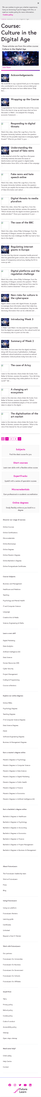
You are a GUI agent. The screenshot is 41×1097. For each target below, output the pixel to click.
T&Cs (5, 999)
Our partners (7, 953)
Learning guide (8, 919)
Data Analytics (8, 646)
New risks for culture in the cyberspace (24, 296)
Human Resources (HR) (11, 663)
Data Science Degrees (10, 725)
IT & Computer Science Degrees (14, 720)
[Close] (38, 3)
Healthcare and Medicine (11, 589)
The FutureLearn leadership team (14, 874)
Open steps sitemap (10, 1038)
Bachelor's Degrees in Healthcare (14, 816)
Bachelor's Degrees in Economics (14, 833)
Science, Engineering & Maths (13, 623)
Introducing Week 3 (22, 319)
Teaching (6, 595)
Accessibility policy (9, 1027)
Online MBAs (7, 703)
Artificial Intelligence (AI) (11, 652)
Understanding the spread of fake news (22, 149)
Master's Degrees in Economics (14, 793)
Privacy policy (8, 1005)
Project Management (10, 674)
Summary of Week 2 (22, 341)
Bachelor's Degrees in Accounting (15, 828)
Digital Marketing (9, 641)
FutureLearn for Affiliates (12, 982)
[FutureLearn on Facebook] (10, 1085)
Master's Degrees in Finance (13, 788)
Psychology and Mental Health (14, 601)
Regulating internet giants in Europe (22, 248)
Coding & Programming (11, 680)
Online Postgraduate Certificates (14, 566)
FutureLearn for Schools (11, 976)
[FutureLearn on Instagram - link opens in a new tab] (14, 1085)
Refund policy (8, 1010)
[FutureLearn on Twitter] (20, 1085)
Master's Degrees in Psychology (14, 760)
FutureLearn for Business (12, 965)
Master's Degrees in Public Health (15, 782)
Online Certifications (10, 533)
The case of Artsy (21, 365)
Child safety (7, 1056)
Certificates (7, 925)
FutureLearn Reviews (10, 913)
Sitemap (6, 1033)
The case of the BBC (22, 222)
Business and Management (12, 584)
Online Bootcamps (9, 544)
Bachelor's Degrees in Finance (13, 839)
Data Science (7, 657)
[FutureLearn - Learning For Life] (20, 1090)
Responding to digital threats (23, 125)
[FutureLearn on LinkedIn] (30, 1085)
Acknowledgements (22, 75)
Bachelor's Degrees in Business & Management (19, 850)
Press (5, 885)
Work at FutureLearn (10, 879)
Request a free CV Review (12, 936)
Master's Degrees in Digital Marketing (16, 777)
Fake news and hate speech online (22, 176)
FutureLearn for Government (13, 970)
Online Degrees (8, 549)
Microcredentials (9, 538)
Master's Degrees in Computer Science (16, 765)
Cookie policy (8, 1016)
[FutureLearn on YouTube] (25, 1085)
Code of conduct (9, 1021)
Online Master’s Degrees (11, 555)
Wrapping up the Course (25, 99)
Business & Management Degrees (15, 742)
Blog (4, 890)
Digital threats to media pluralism (24, 200)
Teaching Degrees (9, 714)
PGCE (5, 731)
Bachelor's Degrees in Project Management (18, 845)
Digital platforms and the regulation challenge (25, 272)
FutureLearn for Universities (13, 959)
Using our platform (9, 908)
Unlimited (6, 930)
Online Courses (8, 527)
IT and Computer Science (12, 606)
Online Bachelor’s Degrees (12, 561)
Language (6, 612)
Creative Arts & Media (10, 617)
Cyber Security (8, 669)
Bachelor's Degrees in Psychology (15, 822)
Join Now (6, 67)
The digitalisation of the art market (24, 415)
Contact (6, 1067)
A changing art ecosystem (19, 391)
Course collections (9, 685)
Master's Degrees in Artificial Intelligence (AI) (19, 799)
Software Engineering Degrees (13, 737)
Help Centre (7, 1061)
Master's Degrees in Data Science (14, 771)
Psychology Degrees (10, 709)
